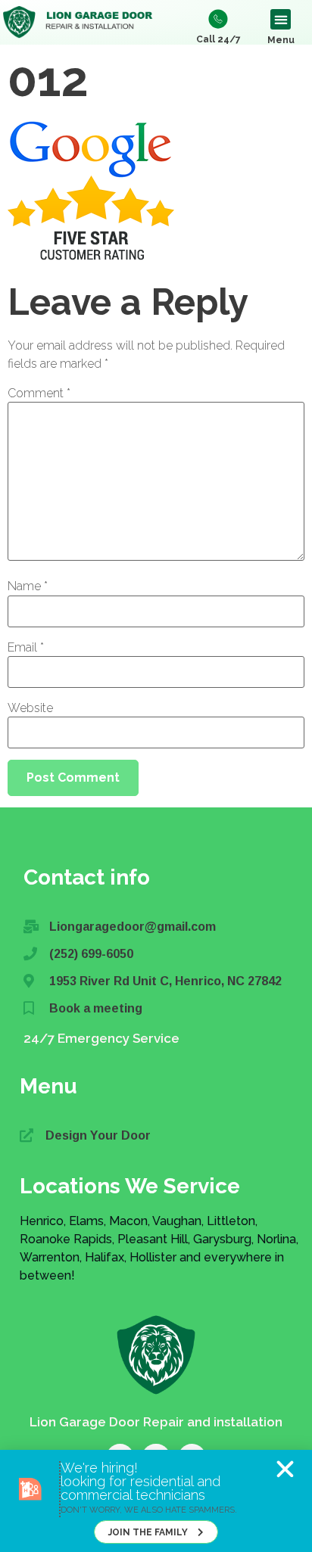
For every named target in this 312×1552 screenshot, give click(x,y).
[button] (285, 1469)
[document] (156, 776)
